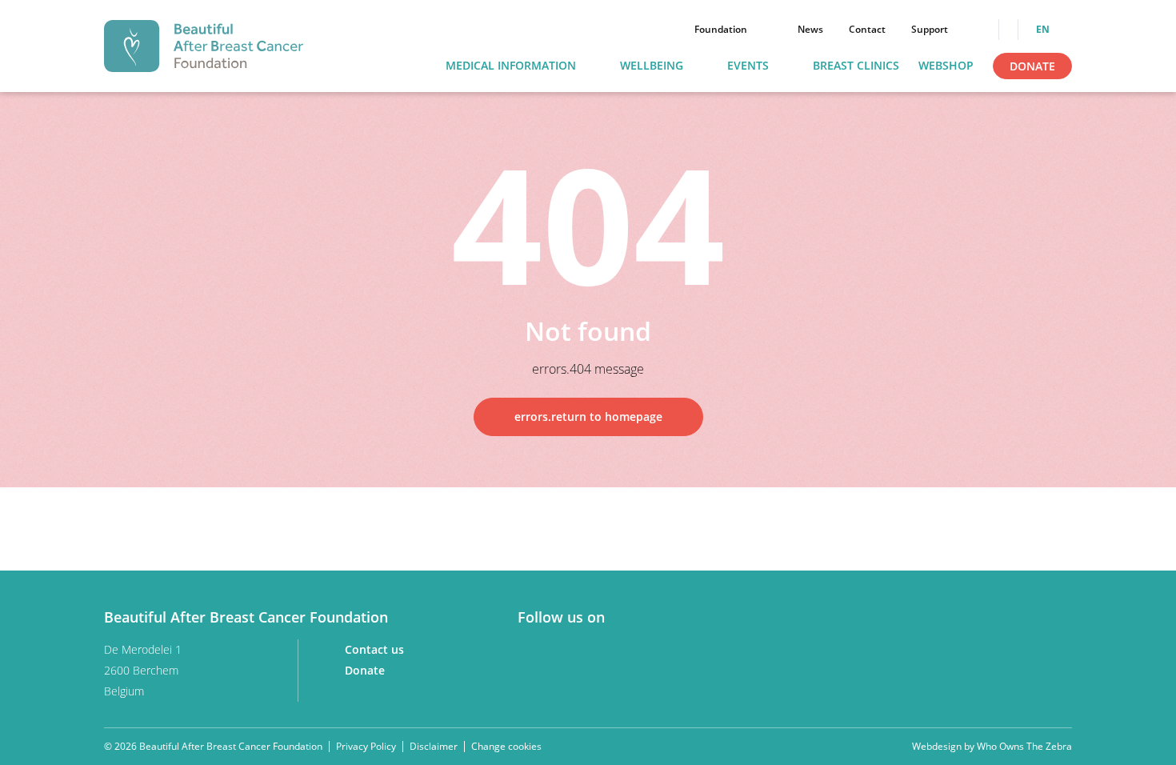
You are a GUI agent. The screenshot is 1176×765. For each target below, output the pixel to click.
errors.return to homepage (588, 416)
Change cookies (506, 746)
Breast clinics (856, 66)
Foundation (720, 29)
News (810, 29)
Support (929, 29)
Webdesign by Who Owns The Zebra (992, 746)
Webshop (946, 66)
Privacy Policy (366, 746)
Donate (1032, 66)
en (1044, 29)
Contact (867, 29)
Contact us (376, 649)
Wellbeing (651, 66)
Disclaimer (434, 746)
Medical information (511, 66)
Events (748, 66)
